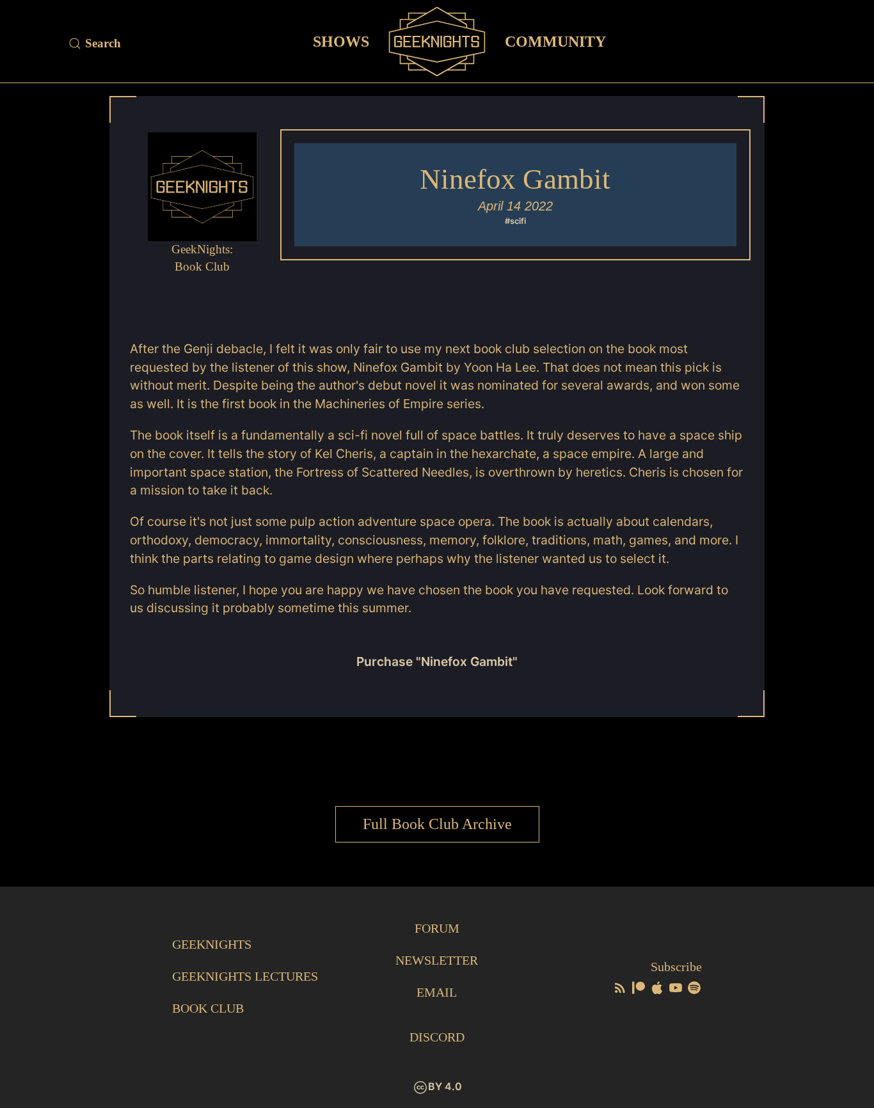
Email (437, 992)
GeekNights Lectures (245, 976)
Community (555, 41)
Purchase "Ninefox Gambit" (437, 661)
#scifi (515, 221)
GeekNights (211, 944)
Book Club (208, 1008)
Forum (437, 928)
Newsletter (436, 960)
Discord (437, 1037)
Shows (341, 41)
